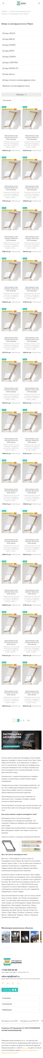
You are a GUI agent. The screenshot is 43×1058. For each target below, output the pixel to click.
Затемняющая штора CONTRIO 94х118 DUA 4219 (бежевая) (11, 339)
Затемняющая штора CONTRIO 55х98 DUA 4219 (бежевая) (32, 137)
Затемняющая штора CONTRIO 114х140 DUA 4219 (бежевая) (32, 390)
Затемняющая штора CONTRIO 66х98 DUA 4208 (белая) (11, 491)
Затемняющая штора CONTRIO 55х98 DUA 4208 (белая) (32, 440)
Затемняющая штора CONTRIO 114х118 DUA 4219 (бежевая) (11, 390)
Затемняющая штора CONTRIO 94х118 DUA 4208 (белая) (11, 642)
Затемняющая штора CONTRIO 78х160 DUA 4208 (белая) (32, 592)
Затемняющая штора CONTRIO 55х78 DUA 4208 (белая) (11, 440)
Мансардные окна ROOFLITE (29, 1021)
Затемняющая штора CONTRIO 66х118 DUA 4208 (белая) (32, 491)
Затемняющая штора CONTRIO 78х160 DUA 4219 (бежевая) (32, 289)
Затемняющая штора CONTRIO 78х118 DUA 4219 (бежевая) (32, 238)
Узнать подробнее (11, 746)
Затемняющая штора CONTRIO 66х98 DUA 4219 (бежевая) (11, 188)
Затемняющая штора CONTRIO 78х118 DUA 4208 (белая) (32, 541)
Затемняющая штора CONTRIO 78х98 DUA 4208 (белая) (11, 541)
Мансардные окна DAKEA (10, 1021)
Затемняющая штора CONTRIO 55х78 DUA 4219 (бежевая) (11, 137)
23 (28, 720)
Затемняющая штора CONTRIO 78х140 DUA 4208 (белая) (11, 592)
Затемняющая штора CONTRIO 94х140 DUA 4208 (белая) (32, 642)
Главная (4, 11)
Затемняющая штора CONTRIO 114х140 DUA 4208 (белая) (32, 693)
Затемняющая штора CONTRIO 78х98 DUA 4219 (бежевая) (11, 238)
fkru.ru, (25, 1048)
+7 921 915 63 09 (9, 970)
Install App (7, 990)
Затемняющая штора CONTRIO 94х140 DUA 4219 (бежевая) (32, 339)
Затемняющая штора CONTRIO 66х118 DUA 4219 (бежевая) (32, 188)
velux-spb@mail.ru (11, 976)
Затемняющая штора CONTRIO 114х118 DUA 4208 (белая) (11, 693)
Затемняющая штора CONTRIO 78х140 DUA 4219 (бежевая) (11, 289)
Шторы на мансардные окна (20, 11)
